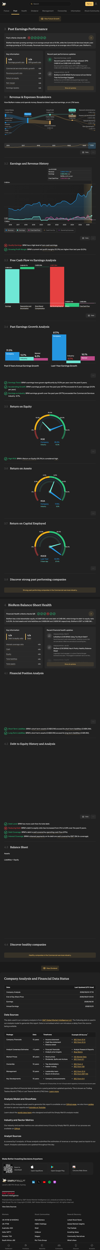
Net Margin (10, 83)
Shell (36, 1230)
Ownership (60, 11)
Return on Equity (29, 459)
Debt (29, 638)
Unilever (38, 1234)
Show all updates (70, 88)
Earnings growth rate (16, 62)
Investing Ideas (73, 1234)
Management (46, 11)
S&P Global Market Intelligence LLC (57, 1022)
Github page (71, 1106)
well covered (38, 832)
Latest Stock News (74, 1222)
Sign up (89, 4)
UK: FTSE (5, 1226)
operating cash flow (54, 832)
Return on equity (12, 78)
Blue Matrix (78, 1054)
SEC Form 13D (79, 1069)
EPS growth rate (35, 62)
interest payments (37, 836)
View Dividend (51, 970)
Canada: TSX (7, 1238)
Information (74, 11)
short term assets (39, 729)
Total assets (10, 664)
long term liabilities (72, 733)
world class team (25, 1115)
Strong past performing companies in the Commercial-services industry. (50, 590)
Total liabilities (11, 659)
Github (17, 1131)
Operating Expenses (67, 230)
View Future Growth (51, 19)
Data (86, 817)
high (56, 459)
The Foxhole (71, 1230)
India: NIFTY (6, 1234)
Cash (8, 649)
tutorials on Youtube (37, 1110)
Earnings (22, 230)
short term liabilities (73, 729)
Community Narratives (76, 1238)
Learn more (54, 1094)
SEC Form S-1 (79, 1062)
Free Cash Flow (35, 230)
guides (91, 1106)
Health (22, 11)
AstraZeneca (40, 1222)
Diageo (37, 1238)
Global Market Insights (76, 1226)
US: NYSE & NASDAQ (10, 1222)
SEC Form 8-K (79, 1081)
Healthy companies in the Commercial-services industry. (50, 957)
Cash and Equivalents (34, 808)
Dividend (33, 11)
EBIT (72, 836)
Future (5, 11)
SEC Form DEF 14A (81, 1076)
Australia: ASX (7, 1230)
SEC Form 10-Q (79, 1044)
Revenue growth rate (14, 73)
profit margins (48, 249)
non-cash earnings (49, 245)
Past (14, 11)
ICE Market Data (80, 1059)
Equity (8, 654)
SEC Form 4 (78, 1066)
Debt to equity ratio (15, 638)
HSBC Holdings (40, 1226)
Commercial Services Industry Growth (20, 68)
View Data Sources (9, 1209)
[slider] (92, 145)
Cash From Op (50, 230)
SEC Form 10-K (79, 1042)
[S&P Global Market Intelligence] (10, 1196)
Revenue (10, 230)
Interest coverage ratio (15, 644)
